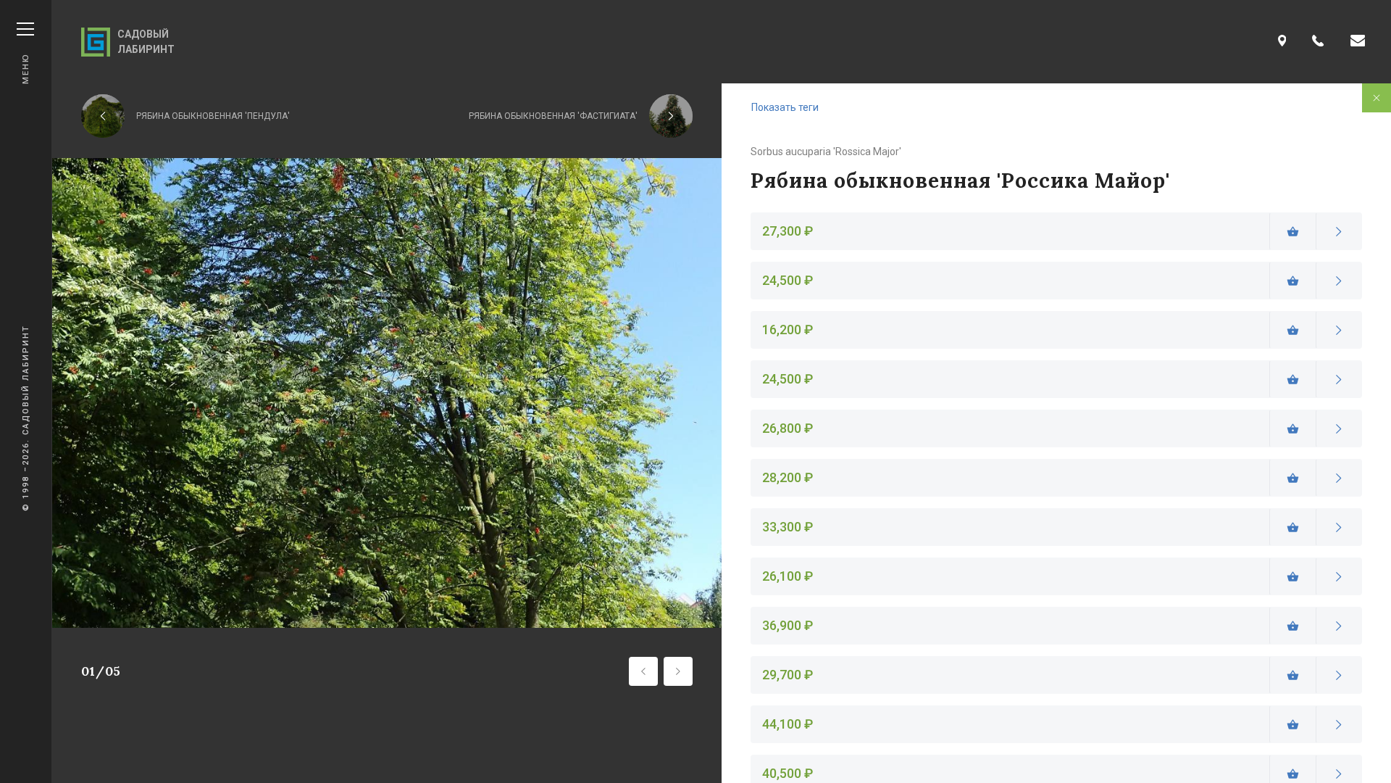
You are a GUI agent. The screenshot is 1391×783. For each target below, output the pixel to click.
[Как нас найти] (1282, 41)
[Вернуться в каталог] (1376, 97)
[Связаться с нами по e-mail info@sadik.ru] (1358, 41)
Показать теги (785, 107)
